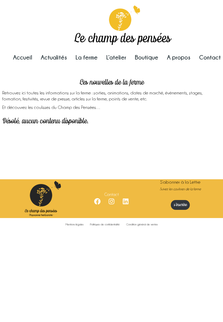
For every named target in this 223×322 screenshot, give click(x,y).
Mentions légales (74, 224)
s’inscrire (180, 205)
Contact (210, 57)
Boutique (146, 57)
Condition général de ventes (142, 224)
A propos (178, 57)
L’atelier (116, 57)
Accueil (22, 57)
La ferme (87, 57)
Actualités (54, 57)
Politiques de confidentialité (105, 224)
